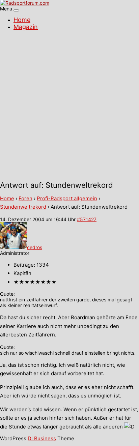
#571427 (86, 219)
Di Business (42, 438)
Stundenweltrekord (23, 207)
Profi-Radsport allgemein (67, 198)
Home (21, 19)
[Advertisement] (69, 106)
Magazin (25, 26)
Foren (25, 198)
